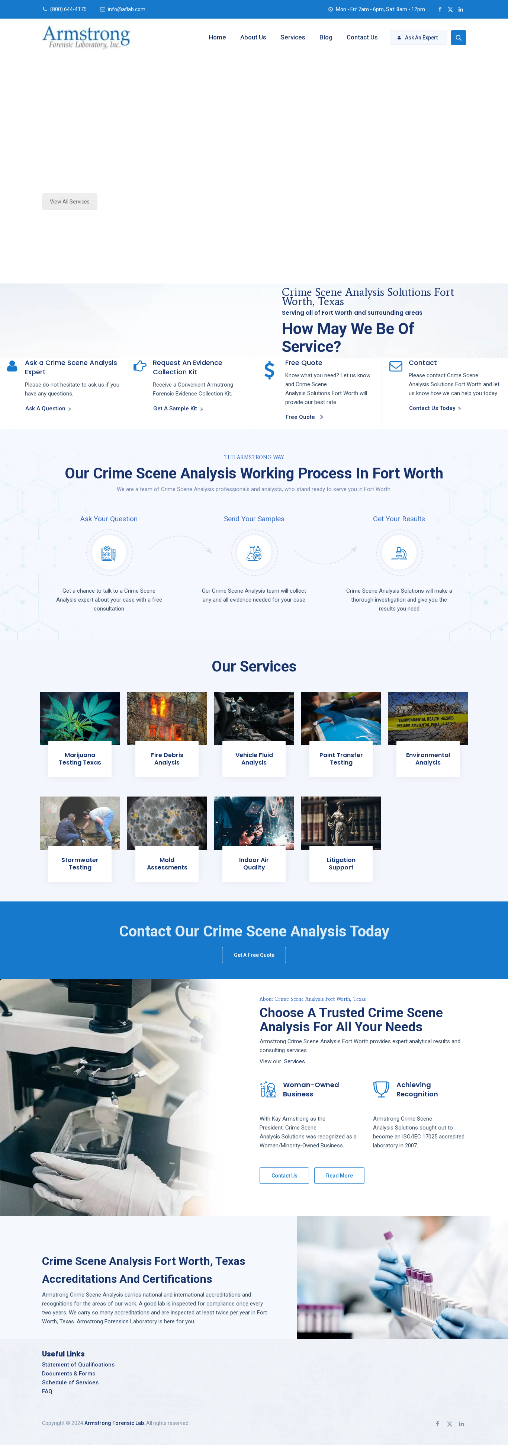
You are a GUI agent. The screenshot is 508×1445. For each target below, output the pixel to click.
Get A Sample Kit (175, 408)
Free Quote (300, 417)
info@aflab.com (126, 9)
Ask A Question (45, 408)
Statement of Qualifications (78, 1364)
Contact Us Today (432, 408)
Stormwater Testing (80, 864)
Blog (325, 37)
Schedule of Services (70, 1382)
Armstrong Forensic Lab (114, 1423)
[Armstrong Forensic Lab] (86, 37)
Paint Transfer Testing (341, 759)
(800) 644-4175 (68, 9)
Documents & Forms (68, 1373)
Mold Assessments (167, 864)
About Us (253, 37)
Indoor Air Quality (254, 864)
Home (217, 37)
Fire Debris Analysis (167, 759)
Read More (339, 1176)
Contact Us (362, 37)
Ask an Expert (421, 38)
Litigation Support (341, 864)
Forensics (117, 1321)
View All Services (70, 202)
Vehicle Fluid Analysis (254, 759)
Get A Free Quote (254, 955)
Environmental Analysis (428, 759)
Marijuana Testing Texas (80, 759)
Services (292, 37)
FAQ (47, 1391)
